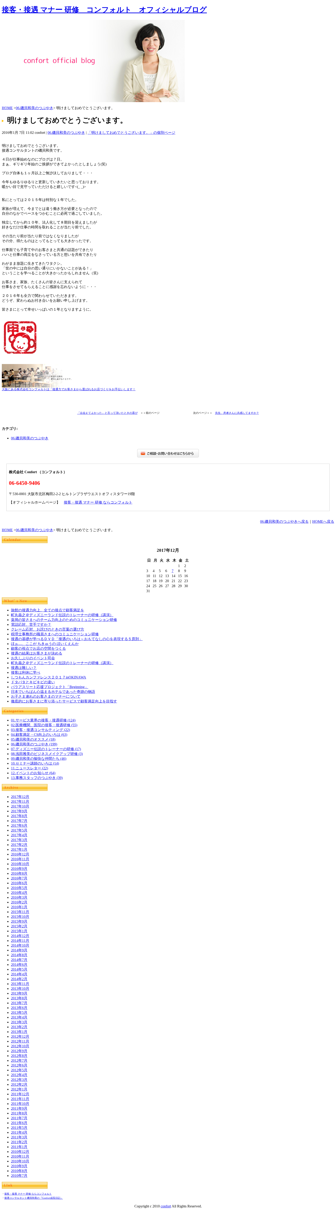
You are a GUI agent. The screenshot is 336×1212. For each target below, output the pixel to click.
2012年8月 (19, 1056)
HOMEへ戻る (323, 521)
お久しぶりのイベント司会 (33, 658)
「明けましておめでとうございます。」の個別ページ (131, 133)
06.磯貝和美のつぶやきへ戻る (284, 521)
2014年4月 (19, 974)
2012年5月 (19, 1070)
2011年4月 (19, 1132)
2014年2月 (19, 979)
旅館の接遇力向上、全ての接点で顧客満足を (47, 610)
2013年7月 (19, 1003)
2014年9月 (19, 950)
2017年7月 (19, 821)
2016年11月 (20, 859)
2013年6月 (19, 1008)
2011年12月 (20, 1094)
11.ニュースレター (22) (29, 768)
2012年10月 (20, 1046)
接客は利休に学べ (25, 672)
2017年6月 (19, 825)
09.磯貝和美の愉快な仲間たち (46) (38, 758)
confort (166, 1206)
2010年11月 (20, 1156)
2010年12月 (20, 1152)
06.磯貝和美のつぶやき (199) (34, 744)
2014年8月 (19, 955)
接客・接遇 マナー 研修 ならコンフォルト (98, 502)
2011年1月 (19, 1147)
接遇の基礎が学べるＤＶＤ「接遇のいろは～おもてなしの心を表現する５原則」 (77, 639)
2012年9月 (19, 1051)
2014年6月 (19, 964)
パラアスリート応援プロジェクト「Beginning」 (49, 687)
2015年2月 (19, 926)
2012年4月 (19, 1075)
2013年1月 (19, 1032)
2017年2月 (19, 845)
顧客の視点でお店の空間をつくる (38, 648)
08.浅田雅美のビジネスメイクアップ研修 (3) (47, 754)
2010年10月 (20, 1161)
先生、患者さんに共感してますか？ (237, 413)
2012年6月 (19, 1065)
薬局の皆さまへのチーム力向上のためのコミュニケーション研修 (64, 620)
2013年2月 (19, 1027)
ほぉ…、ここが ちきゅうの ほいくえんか (45, 644)
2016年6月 (19, 883)
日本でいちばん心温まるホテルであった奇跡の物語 (53, 692)
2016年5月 (19, 888)
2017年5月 (19, 830)
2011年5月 (19, 1128)
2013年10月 (20, 988)
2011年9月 (19, 1108)
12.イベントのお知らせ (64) (33, 773)
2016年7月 (19, 878)
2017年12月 (20, 797)
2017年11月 (20, 801)
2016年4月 (19, 893)
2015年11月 (20, 912)
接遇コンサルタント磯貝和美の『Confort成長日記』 (33, 1197)
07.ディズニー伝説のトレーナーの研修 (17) (46, 749)
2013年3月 (19, 1022)
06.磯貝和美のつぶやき (34, 108)
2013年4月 (19, 1017)
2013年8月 (19, 998)
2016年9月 (19, 869)
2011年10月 (20, 1104)
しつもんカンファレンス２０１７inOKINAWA (48, 677)
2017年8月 (19, 816)
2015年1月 (19, 931)
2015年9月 (19, 921)
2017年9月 (19, 811)
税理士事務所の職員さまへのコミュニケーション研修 (55, 634)
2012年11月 (20, 1041)
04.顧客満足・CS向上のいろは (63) (39, 735)
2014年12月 (20, 936)
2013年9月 (19, 993)
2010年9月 (19, 1166)
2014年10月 (20, 945)
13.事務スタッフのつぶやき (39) (37, 778)
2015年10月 (20, 917)
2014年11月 (20, 941)
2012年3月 (19, 1080)
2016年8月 (19, 873)
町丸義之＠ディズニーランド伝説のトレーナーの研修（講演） (62, 615)
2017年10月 (20, 806)
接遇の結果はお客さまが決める (36, 653)
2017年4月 (19, 835)
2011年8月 (19, 1113)
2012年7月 (19, 1060)
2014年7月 (19, 960)
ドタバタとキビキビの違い (33, 682)
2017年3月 (19, 840)
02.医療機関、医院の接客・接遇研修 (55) (44, 725)
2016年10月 (20, 864)
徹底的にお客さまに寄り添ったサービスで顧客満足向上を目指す (64, 701)
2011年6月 (19, 1123)
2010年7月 (19, 1176)
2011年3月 (19, 1137)
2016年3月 (19, 897)
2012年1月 (19, 1089)
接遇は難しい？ (24, 668)
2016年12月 (20, 854)
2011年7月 (19, 1118)
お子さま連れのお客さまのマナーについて (45, 696)
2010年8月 (19, 1171)
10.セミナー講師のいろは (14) (35, 763)
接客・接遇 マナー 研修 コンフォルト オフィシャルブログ (104, 9)
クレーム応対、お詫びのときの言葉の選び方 (47, 629)
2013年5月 (19, 1012)
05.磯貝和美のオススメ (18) (33, 739)
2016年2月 (19, 902)
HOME (7, 108)
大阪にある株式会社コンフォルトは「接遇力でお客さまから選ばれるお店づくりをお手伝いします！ (69, 389)
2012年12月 (20, 1036)
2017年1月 (19, 849)
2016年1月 (19, 907)
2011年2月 (19, 1142)
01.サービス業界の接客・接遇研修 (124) (43, 720)
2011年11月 (20, 1099)
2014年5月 (19, 969)
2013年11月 (20, 984)
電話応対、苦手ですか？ (31, 624)
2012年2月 (19, 1084)
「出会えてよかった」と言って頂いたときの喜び (107, 413)
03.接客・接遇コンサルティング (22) (40, 730)
